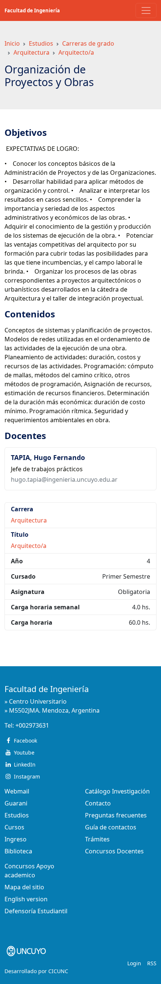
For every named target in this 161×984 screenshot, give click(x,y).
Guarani (15, 803)
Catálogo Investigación (117, 791)
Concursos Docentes (114, 851)
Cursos (14, 827)
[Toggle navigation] (146, 10)
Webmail (16, 791)
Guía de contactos (110, 827)
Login (134, 963)
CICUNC (58, 971)
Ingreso (15, 839)
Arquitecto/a (76, 52)
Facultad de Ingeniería (32, 10)
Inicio (12, 43)
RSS (152, 963)
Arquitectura (31, 52)
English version (26, 899)
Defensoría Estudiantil (35, 911)
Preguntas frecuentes (116, 815)
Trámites (97, 839)
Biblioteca (18, 851)
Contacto (98, 803)
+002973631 (32, 725)
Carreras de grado (88, 43)
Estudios (41, 43)
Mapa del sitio (24, 887)
